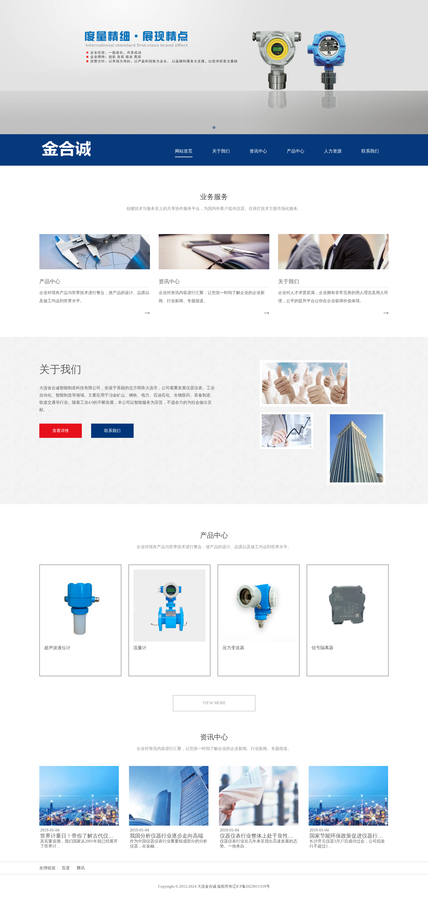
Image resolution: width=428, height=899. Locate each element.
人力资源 (333, 151)
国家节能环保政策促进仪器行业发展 (351, 836)
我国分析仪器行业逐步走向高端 (166, 836)
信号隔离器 (322, 647)
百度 (66, 868)
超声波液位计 (57, 647)
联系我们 (370, 151)
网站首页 (183, 151)
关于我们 (221, 151)
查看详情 (60, 431)
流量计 (139, 647)
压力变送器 (233, 647)
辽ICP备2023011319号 (251, 886)
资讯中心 (258, 151)
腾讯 (81, 868)
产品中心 (295, 151)
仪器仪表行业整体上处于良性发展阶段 (264, 836)
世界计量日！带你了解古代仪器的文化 (84, 836)
